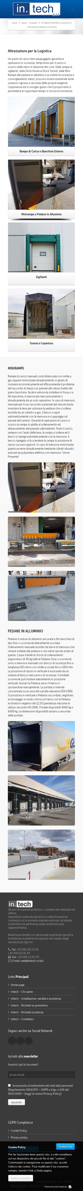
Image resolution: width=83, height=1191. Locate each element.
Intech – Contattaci (22, 1019)
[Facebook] (12, 1041)
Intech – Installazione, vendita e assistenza (36, 998)
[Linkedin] (20, 1041)
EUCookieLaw (61, 1187)
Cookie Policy (19, 1131)
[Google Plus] (29, 1041)
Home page (17, 985)
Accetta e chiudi (65, 1146)
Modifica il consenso (21, 1178)
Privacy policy (19, 1137)
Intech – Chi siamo (22, 992)
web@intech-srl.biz (32, 961)
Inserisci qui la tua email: (23, 1064)
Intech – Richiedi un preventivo (29, 1005)
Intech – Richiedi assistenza (27, 1012)
